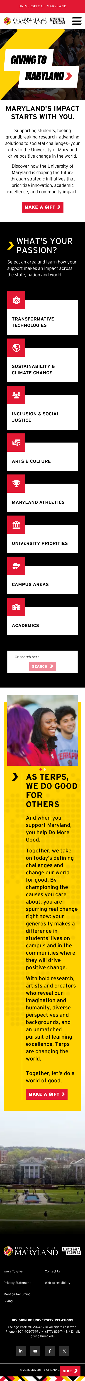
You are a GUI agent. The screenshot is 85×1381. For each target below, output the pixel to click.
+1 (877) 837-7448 (54, 1331)
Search (39, 666)
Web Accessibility (57, 1283)
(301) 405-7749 (27, 1331)
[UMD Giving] (34, 21)
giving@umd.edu (43, 1336)
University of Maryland (42, 6)
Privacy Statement (17, 1283)
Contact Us (53, 1271)
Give (67, 1371)
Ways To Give (13, 1271)
